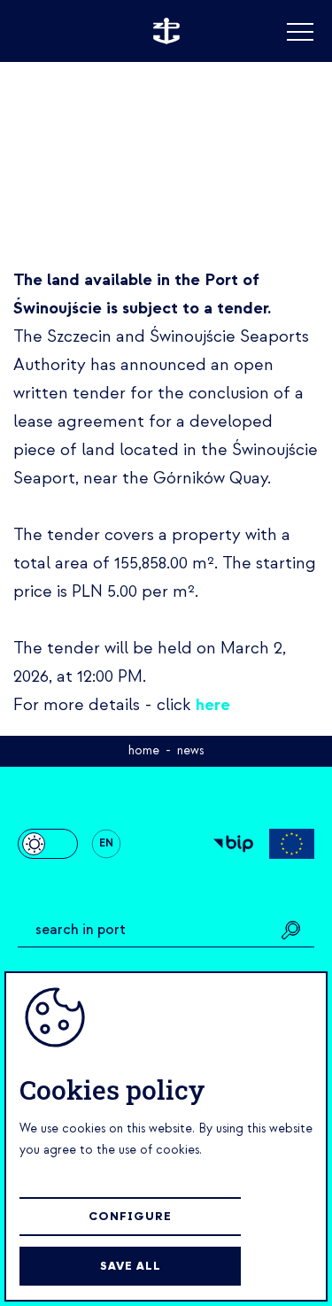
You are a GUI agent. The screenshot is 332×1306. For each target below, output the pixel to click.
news (190, 750)
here (213, 704)
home (143, 750)
